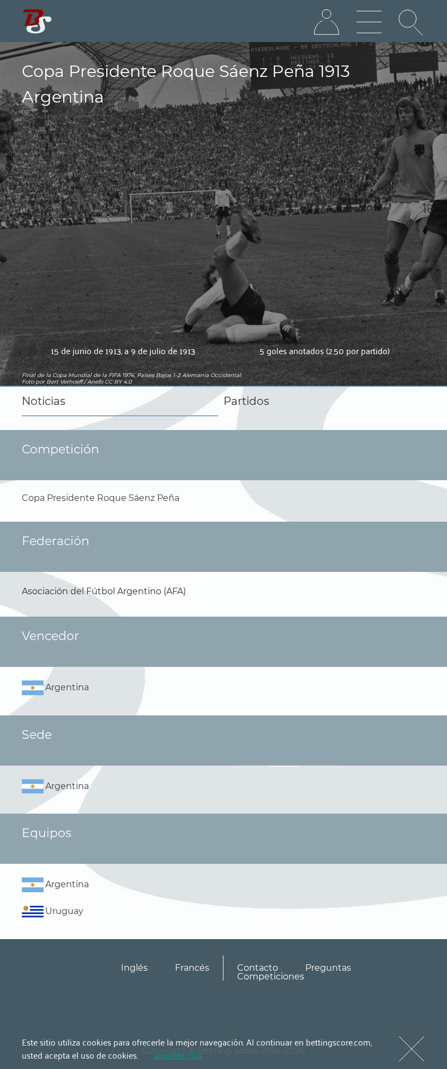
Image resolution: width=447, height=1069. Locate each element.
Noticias (43, 401)
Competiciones (270, 976)
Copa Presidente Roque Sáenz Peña (100, 498)
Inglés (134, 968)
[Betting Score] (37, 21)
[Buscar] (411, 22)
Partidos (246, 401)
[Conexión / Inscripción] (326, 22)
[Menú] (369, 22)
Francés (192, 968)
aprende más (178, 1054)
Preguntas (328, 968)
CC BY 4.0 (118, 381)
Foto (28, 381)
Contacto (257, 968)
